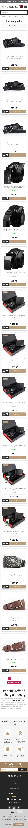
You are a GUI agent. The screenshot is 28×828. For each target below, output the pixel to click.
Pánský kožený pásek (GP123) (14, 618)
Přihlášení (17, 1)
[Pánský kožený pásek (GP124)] (14, 646)
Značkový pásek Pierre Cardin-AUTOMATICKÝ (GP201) (14, 100)
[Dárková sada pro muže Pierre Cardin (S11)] (14, 388)
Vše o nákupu (14, 781)
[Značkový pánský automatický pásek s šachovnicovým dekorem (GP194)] (14, 216)
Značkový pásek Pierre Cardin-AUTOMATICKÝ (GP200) (14, 143)
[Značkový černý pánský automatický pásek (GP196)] (14, 259)
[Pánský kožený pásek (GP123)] (14, 604)
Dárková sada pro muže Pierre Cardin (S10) (14, 446)
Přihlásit (22, 769)
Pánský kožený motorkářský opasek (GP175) (14, 575)
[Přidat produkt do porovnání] (4, 68)
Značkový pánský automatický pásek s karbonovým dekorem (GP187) (14, 186)
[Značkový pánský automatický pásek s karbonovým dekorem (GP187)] (14, 173)
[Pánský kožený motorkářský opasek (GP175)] (14, 561)
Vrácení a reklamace (14, 788)
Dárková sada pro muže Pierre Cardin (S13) (14, 359)
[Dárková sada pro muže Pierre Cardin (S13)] (14, 345)
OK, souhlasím (19, 824)
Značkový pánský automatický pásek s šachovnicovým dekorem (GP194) (14, 230)
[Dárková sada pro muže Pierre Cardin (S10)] (14, 432)
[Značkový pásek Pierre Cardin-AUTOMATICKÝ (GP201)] (14, 86)
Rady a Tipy (14, 783)
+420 (7, 1)
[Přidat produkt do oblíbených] (7, 68)
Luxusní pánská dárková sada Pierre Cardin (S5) (14, 532)
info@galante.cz (15, 802)
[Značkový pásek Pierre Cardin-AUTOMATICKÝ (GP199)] (14, 43)
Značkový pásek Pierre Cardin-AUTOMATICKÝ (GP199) (14, 57)
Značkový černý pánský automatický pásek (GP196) (14, 273)
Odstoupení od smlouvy (14, 786)
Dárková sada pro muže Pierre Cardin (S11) (14, 402)
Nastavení (8, 824)
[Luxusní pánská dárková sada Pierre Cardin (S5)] (14, 518)
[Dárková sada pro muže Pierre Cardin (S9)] (14, 475)
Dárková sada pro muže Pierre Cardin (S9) (14, 489)
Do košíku (17, 68)
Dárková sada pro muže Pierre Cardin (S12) (14, 316)
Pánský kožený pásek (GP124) (14, 660)
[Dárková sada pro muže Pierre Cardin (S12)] (14, 302)
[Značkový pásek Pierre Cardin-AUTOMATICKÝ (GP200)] (14, 129)
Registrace (24, 1)
